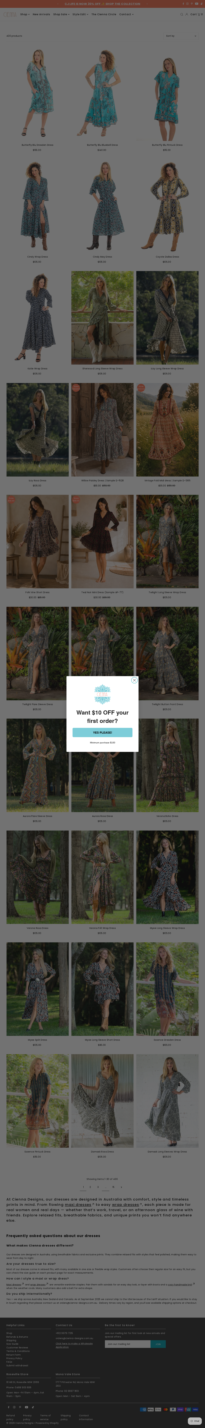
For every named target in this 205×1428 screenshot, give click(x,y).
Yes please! (102, 732)
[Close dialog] (134, 680)
